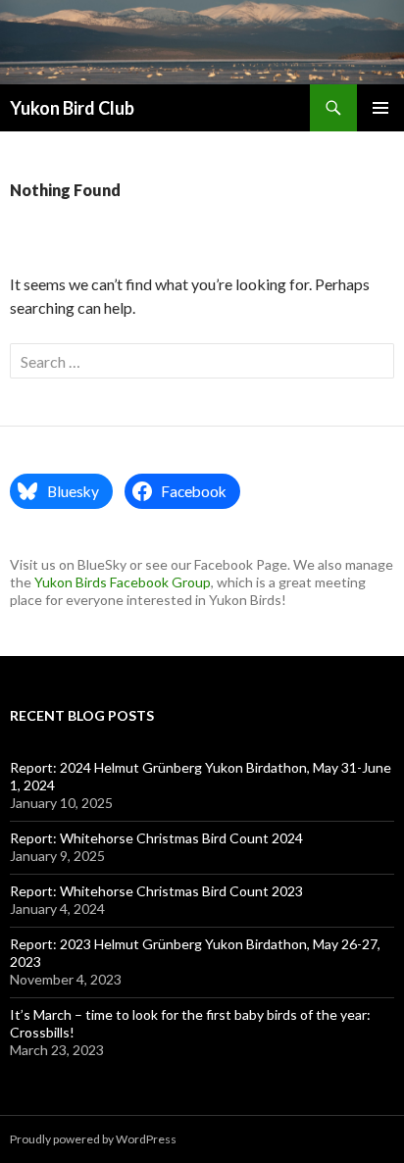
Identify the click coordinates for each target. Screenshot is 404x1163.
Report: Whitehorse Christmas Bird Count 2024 (156, 838)
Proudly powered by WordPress (93, 1139)
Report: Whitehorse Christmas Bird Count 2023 (156, 891)
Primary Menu (380, 107)
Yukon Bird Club (72, 108)
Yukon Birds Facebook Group (122, 582)
